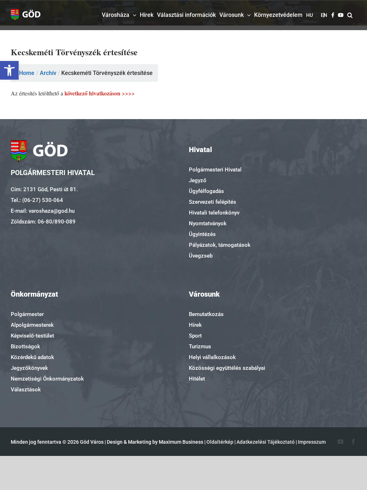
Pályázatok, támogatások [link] (220, 245)
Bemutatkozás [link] (206, 314)
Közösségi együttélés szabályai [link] (227, 368)
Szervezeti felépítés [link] (212, 202)
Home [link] (26, 73)
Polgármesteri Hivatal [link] (215, 169)
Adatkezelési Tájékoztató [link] (266, 442)
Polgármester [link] (27, 314)
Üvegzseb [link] (201, 256)
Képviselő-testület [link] (32, 336)
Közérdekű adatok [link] (32, 357)
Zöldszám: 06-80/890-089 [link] (43, 221)
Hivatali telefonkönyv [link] (214, 212)
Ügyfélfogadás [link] (206, 191)
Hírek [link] (195, 325)
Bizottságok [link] (25, 346)
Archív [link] (48, 73)
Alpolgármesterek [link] (32, 325)
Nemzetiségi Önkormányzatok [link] (47, 379)
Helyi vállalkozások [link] (212, 357)
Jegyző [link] (197, 180)
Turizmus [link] (200, 346)
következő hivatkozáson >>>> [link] (99, 93)
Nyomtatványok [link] (208, 223)
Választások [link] (26, 389)
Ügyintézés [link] (202, 234)
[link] (9, 70)
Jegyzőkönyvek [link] (29, 368)
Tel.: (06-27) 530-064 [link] (37, 200)
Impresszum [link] (312, 442)
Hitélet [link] (197, 379)
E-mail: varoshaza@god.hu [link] (43, 211)
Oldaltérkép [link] (219, 442)
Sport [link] (195, 336)
